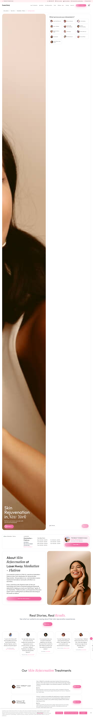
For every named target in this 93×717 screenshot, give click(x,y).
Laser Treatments (33, 5)
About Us (72, 5)
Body (55, 5)
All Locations (6, 10)
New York (13, 10)
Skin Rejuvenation (48, 5)
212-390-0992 (26, 545)
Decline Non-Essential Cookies (71, 712)
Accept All (83, 712)
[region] (46, 713)
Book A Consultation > (28, 546)
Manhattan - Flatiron (21, 10)
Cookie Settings (59, 712)
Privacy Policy (40, 713)
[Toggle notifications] (89, 5)
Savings (67, 5)
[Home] (6, 5)
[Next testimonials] (91, 638)
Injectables (41, 5)
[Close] (91, 712)
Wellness (61, 5)
